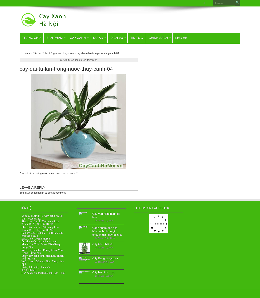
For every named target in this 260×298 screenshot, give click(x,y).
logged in (39, 192)
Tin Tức (136, 37)
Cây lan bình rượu (103, 272)
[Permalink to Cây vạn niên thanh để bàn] (84, 218)
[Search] (237, 3)
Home (26, 53)
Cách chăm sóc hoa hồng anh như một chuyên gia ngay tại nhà (107, 231)
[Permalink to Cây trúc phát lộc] (84, 248)
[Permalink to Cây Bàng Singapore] (84, 262)
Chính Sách (158, 37)
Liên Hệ (181, 37)
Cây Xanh (78, 37)
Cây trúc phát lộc (102, 244)
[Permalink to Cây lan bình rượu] (84, 276)
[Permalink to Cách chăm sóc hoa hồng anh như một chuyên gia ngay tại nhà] (84, 232)
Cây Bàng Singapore (105, 258)
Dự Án (98, 37)
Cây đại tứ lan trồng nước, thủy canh (53, 53)
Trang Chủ (31, 37)
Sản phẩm (54, 37)
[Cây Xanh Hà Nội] (45, 19)
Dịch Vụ (116, 37)
